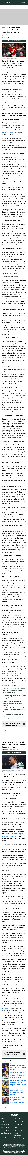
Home (3, 730)
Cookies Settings (19, 1138)
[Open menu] (2, 2)
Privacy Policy (18, 1127)
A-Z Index (4, 1138)
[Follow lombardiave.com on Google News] (24, 724)
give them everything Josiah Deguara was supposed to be (11, 673)
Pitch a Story (5, 1127)
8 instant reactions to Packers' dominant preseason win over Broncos (13, 703)
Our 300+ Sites (18, 1121)
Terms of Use (5, 1130)
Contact (3, 1121)
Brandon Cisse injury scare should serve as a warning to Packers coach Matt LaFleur (14, 690)
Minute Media (10, 1142)
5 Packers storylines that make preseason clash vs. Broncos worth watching (14, 716)
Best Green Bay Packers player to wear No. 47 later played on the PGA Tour (14, 709)
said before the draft (8, 132)
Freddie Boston (7, 35)
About (3, 1119)
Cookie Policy (18, 1130)
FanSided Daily (18, 1124)
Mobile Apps (5, 1124)
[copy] (11, 38)
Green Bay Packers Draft (12, 730)
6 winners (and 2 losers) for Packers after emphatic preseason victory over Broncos (14, 697)
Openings (17, 1119)
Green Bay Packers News (12, 1107)
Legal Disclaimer (6, 1133)
